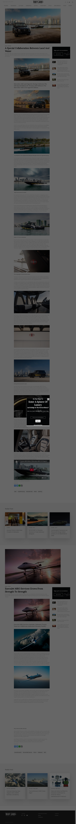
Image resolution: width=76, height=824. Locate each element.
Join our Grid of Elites (38, 424)
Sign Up (38, 421)
